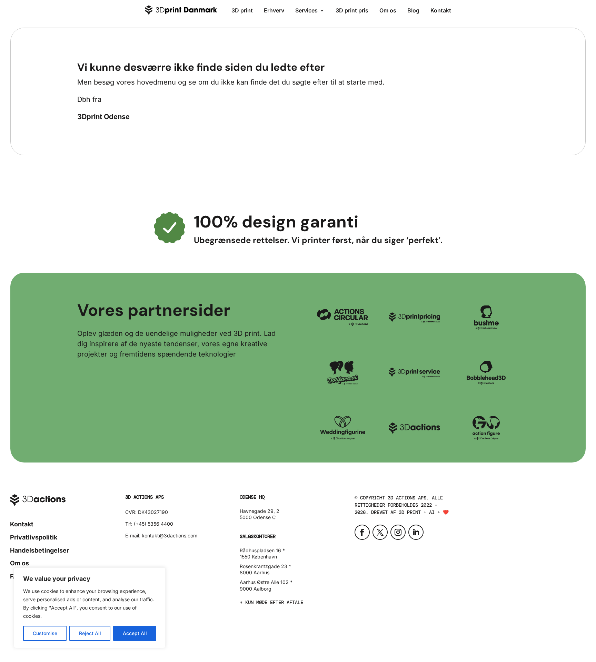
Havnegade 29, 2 (259, 511)
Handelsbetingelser (39, 550)
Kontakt (440, 10)
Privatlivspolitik (33, 537)
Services (306, 10)
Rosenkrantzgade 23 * (265, 566)
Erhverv (274, 10)
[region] (90, 607)
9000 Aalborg (255, 589)
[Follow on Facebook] (362, 532)
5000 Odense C (258, 517)
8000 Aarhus (254, 572)
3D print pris (352, 10)
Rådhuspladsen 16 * (262, 550)
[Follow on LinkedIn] (416, 532)
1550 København (258, 556)
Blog (413, 10)
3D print (242, 10)
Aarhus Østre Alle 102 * (266, 582)
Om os (387, 10)
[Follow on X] (380, 532)
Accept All (135, 633)
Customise (45, 633)
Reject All (90, 633)
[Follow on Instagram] (398, 532)
